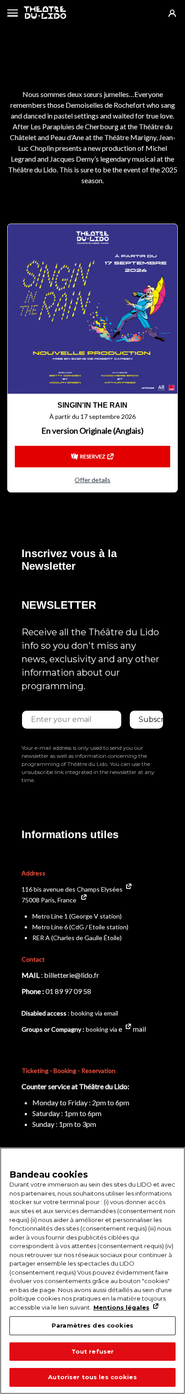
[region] (92, 1271)
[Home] (44, 12)
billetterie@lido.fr (71, 975)
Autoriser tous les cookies (92, 1377)
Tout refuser (92, 1351)
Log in (172, 13)
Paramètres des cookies (92, 1325)
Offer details (92, 480)
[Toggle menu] (12, 12)
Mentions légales (121, 1307)
